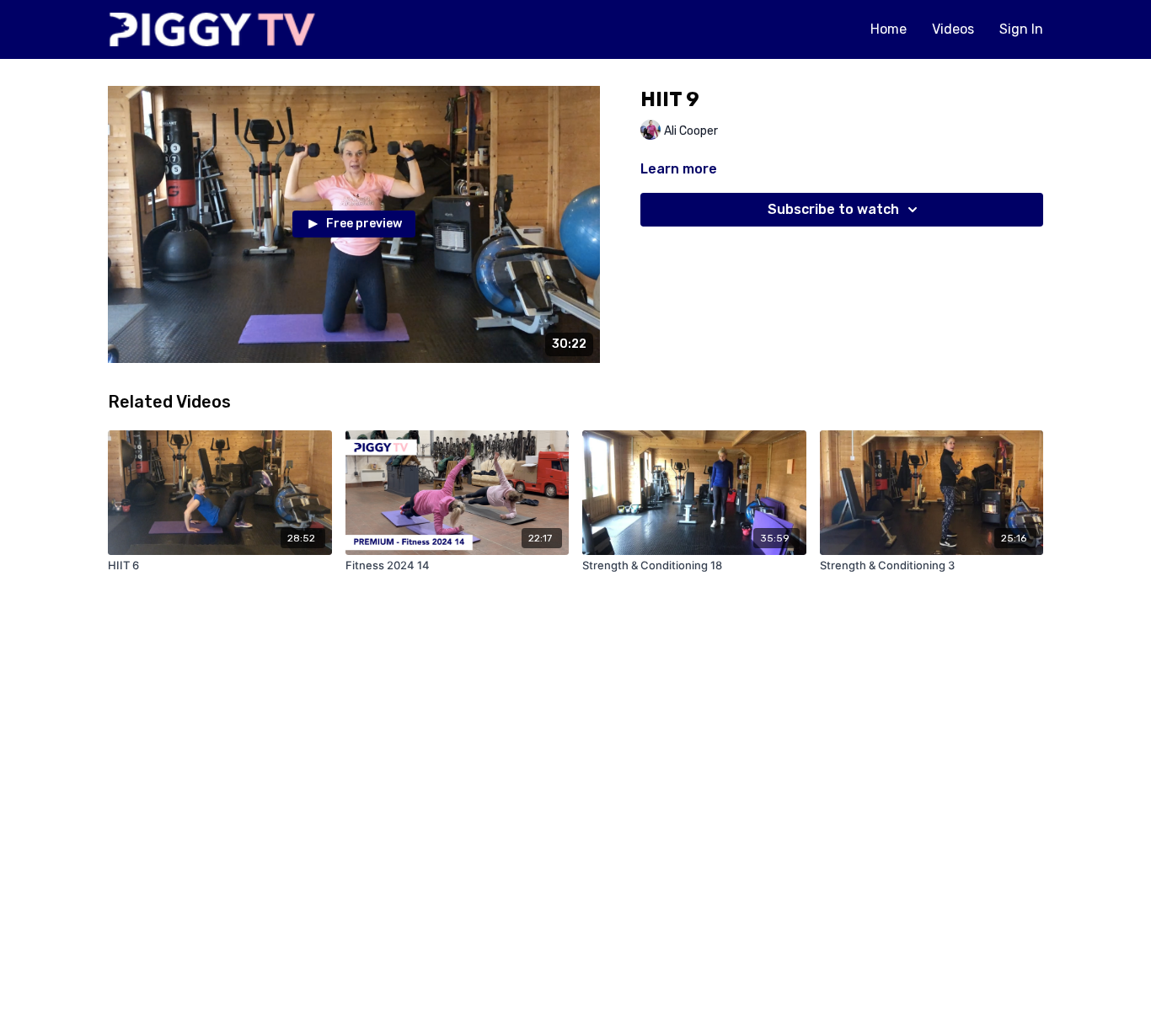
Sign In (1021, 29)
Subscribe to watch (833, 209)
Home (888, 29)
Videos (953, 29)
